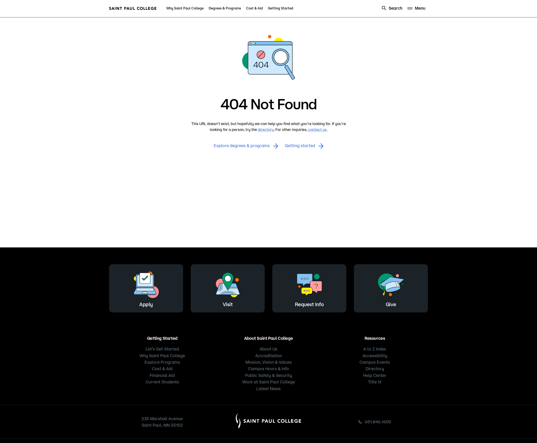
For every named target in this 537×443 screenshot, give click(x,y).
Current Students (162, 381)
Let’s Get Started (162, 348)
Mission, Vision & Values (268, 362)
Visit (228, 304)
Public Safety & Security (268, 375)
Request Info (309, 304)
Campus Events (375, 362)
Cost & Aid (254, 8)
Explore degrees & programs (242, 145)
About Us (268, 348)
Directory (375, 368)
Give (391, 304)
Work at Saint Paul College (268, 381)
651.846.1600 (378, 421)
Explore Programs (162, 362)
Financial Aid (162, 375)
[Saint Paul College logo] (132, 8)
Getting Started (280, 8)
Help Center (374, 375)
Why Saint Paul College (185, 8)
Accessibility (374, 355)
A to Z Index (374, 348)
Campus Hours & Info (268, 368)
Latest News (268, 388)
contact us (317, 129)
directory (266, 129)
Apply (146, 304)
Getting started (300, 145)
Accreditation (268, 355)
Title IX (375, 381)
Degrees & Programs (225, 8)
